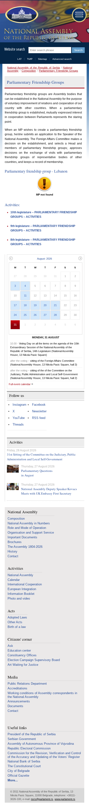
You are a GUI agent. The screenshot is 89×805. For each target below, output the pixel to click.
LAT (19, 59)
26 (35, 314)
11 (25, 295)
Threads (18, 424)
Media (13, 677)
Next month (80, 258)
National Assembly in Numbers (29, 523)
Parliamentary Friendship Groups (58, 70)
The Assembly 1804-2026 (25, 546)
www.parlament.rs (65, 799)
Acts (11, 611)
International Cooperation (25, 584)
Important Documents (22, 537)
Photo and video (19, 598)
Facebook (39, 404)
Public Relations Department (27, 683)
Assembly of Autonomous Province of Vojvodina (41, 743)
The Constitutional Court (24, 766)
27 (45, 314)
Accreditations (17, 688)
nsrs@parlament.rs (42, 799)
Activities (15, 568)
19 (35, 305)
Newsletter (39, 411)
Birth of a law (17, 627)
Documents (15, 706)
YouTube (19, 418)
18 (25, 305)
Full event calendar (20, 384)
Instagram (19, 404)
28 (55, 314)
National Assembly (22, 511)
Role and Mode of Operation (27, 528)
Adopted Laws (17, 617)
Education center (19, 650)
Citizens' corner (20, 639)
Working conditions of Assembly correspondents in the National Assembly (42, 695)
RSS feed (38, 418)
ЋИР (30, 59)
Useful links (17, 727)
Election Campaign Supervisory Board (34, 660)
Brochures (15, 542)
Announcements (19, 701)
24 (15, 314)
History (12, 551)
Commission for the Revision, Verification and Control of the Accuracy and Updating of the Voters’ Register (44, 755)
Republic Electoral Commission (29, 748)
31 (15, 324)
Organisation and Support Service (31, 532)
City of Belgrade (19, 771)
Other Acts (15, 622)
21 (55, 305)
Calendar (14, 580)
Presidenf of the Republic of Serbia (32, 734)
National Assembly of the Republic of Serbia (33, 67)
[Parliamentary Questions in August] (13, 469)
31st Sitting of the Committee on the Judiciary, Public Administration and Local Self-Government (41, 456)
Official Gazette (18, 775)
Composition (29, 70)
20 (45, 305)
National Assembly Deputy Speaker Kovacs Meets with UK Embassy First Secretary (49, 491)
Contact (13, 556)
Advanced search (62, 59)
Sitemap (42, 59)
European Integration (22, 589)
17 (15, 305)
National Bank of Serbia (24, 761)
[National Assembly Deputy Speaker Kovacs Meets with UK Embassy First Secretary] (13, 486)
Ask (10, 646)
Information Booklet (21, 594)
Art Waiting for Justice (23, 664)
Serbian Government (22, 739)
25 (25, 314)
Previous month (11, 258)
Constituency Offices (22, 655)
